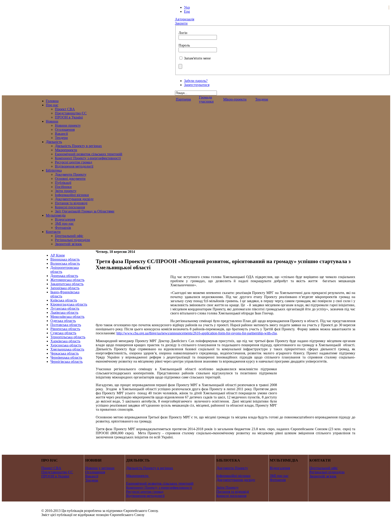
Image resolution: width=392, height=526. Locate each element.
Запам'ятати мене (197, 58)
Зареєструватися (196, 85)
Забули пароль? (196, 81)
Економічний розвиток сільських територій (160, 483)
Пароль (184, 45)
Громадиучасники (206, 99)
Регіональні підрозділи (327, 472)
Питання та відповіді (232, 492)
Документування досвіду (235, 480)
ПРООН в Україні (55, 476)
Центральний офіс (323, 468)
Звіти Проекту (227, 487)
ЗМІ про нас (279, 476)
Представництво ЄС (57, 472)
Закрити (181, 23)
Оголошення (95, 472)
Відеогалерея (280, 468)
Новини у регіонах (100, 468)
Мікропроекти (137, 476)
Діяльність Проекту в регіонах (149, 468)
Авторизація (184, 19)
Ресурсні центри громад (144, 492)
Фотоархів (278, 480)
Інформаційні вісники (233, 476)
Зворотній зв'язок (322, 476)
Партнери (183, 99)
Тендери (261, 99)
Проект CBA (51, 468)
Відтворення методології (145, 496)
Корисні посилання (231, 496)
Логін (183, 33)
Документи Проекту (232, 468)
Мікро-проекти (235, 99)
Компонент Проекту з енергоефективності (159, 487)
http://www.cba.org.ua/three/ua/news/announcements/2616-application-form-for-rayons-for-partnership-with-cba (196, 333)
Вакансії (91, 476)
